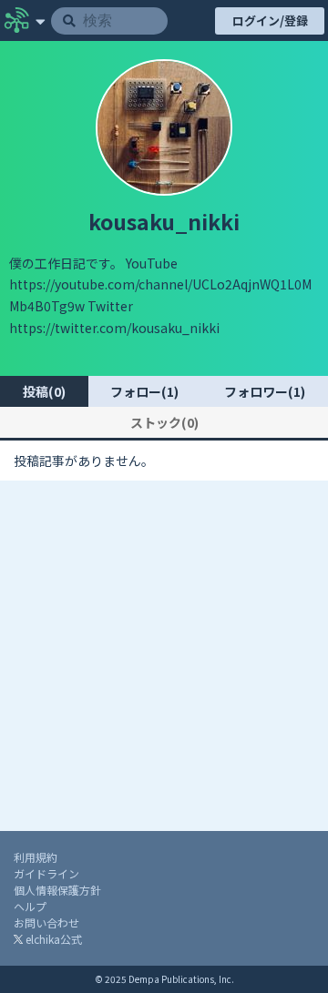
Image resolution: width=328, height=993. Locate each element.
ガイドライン (46, 873)
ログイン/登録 (270, 20)
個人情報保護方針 (57, 889)
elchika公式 (52, 939)
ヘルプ (30, 906)
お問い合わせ (46, 922)
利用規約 (35, 857)
